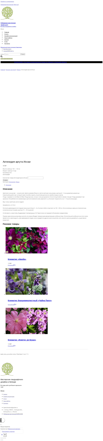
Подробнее (11, 304)
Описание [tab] (8, 185)
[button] (30, 29)
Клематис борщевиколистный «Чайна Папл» (30, 300)
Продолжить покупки (8, 431)
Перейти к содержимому (7, 1)
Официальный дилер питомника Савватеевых (11, 47)
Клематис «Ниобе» (17, 259)
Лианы (17, 182)
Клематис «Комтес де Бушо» (22, 340)
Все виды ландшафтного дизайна (8, 26)
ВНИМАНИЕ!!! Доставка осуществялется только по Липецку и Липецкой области (40, 62)
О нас (6, 41)
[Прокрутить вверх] (2, 435)
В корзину (5, 180)
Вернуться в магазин (14, 429)
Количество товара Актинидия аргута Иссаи (15, 178)
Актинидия (12, 182)
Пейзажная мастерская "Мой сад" (10, 4)
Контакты (7, 43)
